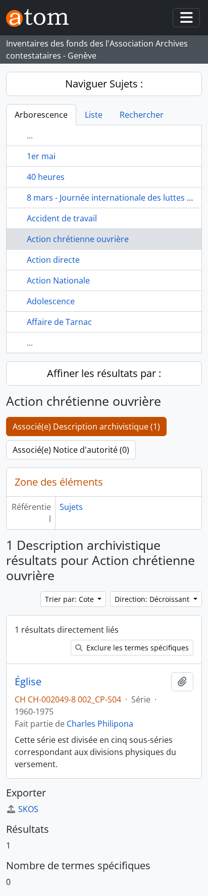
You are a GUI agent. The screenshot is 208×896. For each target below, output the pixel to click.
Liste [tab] (93, 114)
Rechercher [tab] (142, 114)
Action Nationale (58, 280)
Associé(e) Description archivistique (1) (86, 426)
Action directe (53, 259)
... (30, 135)
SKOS (28, 809)
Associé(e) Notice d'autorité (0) (71, 449)
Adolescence (51, 301)
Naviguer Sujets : (104, 83)
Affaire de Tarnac (59, 321)
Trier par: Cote (70, 599)
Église (28, 682)
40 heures (46, 176)
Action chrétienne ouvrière (78, 239)
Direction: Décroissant (153, 599)
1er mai (41, 156)
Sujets (71, 506)
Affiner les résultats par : (104, 373)
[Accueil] (41, 18)
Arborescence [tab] (41, 114)
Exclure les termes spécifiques (136, 647)
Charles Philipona (100, 723)
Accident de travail (62, 218)
